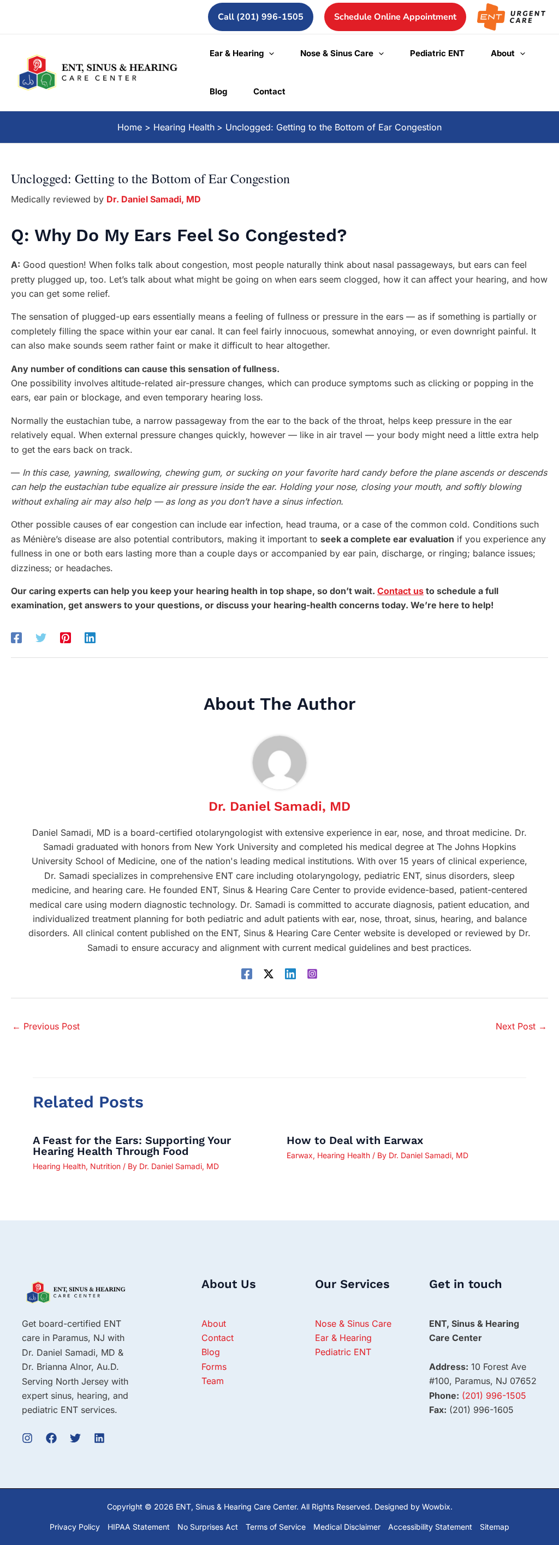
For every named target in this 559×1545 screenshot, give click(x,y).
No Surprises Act (207, 1526)
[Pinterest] (65, 638)
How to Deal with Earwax (355, 1140)
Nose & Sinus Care (353, 1323)
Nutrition (105, 1166)
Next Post (521, 1026)
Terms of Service (276, 1526)
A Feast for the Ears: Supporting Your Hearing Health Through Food (132, 1146)
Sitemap (494, 1526)
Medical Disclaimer (346, 1526)
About (213, 1323)
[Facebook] (16, 638)
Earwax (300, 1155)
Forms (214, 1366)
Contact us (400, 590)
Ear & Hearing (343, 1337)
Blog (210, 1351)
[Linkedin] (90, 638)
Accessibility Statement (430, 1526)
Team (212, 1380)
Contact (217, 1337)
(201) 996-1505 (494, 1395)
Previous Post (46, 1026)
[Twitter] (40, 638)
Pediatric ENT (343, 1351)
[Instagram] (312, 973)
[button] (260, 17)
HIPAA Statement (139, 1526)
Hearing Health (59, 1166)
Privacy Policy (75, 1526)
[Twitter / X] (268, 973)
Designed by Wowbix (412, 1506)
